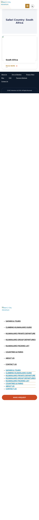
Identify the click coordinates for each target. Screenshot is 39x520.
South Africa (12, 60)
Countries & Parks (14, 352)
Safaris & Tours (13, 321)
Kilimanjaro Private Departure (20, 333)
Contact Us (11, 364)
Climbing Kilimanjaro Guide (19, 327)
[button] (32, 6)
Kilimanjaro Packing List (17, 346)
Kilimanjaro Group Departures (21, 340)
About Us (10, 358)
